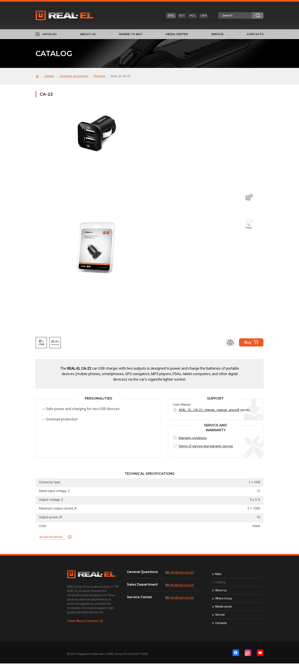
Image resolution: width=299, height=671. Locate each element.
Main (218, 574)
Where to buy (130, 34)
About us (88, 34)
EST (182, 15)
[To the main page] (38, 76)
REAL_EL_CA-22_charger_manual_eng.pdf (209, 410)
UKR (203, 15)
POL (192, 15)
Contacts (255, 34)
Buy (247, 342)
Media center (177, 34)
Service (217, 34)
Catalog (49, 34)
